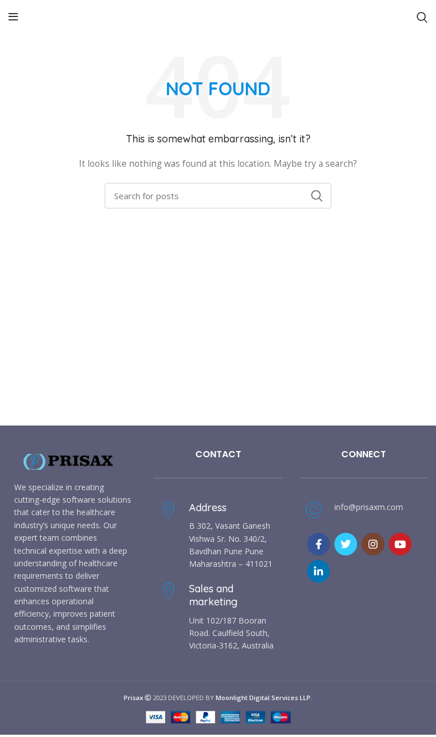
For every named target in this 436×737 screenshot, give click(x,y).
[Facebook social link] (318, 544)
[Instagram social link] (373, 544)
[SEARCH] (316, 196)
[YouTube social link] (400, 544)
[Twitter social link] (345, 544)
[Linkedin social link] (318, 571)
